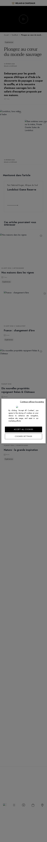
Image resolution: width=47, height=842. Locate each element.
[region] (23, 421)
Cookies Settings (23, 436)
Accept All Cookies (23, 429)
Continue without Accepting (32, 401)
